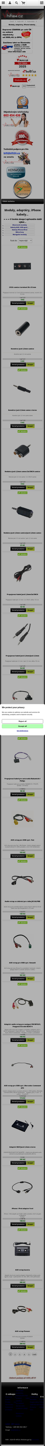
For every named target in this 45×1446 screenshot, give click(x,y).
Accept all (22, 726)
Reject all (22, 721)
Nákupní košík (23, 3)
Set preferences (22, 731)
